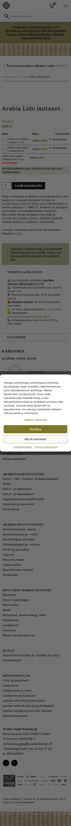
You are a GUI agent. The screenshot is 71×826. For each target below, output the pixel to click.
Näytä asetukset (35, 439)
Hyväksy (35, 429)
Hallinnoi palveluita (35, 419)
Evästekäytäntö (22, 446)
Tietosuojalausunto (46, 446)
